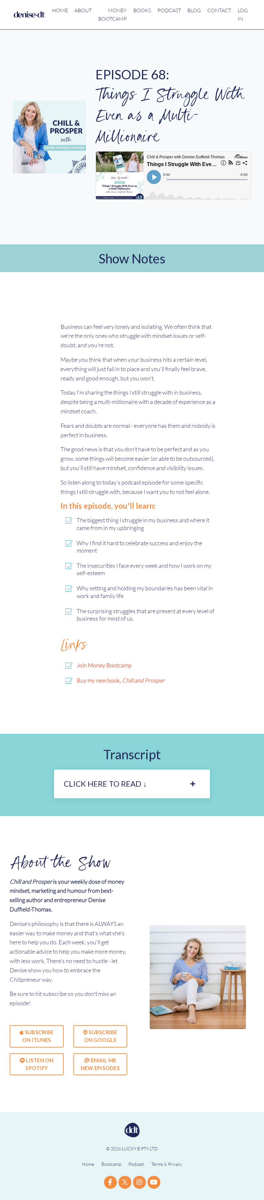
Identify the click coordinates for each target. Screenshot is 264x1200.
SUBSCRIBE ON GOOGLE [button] (101, 1036)
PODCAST (169, 10)
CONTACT (219, 10)
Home (88, 1164)
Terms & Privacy (166, 1164)
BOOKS (142, 10)
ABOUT (83, 10)
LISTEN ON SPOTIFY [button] (39, 1064)
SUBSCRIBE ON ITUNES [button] (37, 1036)
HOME (60, 10)
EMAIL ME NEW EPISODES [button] (100, 1064)
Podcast (136, 1164)
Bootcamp (111, 1164)
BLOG (194, 10)
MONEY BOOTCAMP (112, 14)
